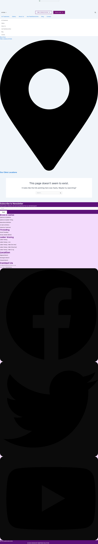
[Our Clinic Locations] (49, 170)
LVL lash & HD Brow (4, 225)
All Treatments (5, 16)
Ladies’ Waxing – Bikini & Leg (7, 249)
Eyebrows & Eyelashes (5, 217)
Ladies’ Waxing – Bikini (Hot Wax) (8, 244)
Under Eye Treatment (5, 227)
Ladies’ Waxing (3, 239)
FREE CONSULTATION (43, 12)
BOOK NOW (59, 12)
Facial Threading (4, 232)
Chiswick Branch (4, 260)
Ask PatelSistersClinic (33, 16)
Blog (42, 16)
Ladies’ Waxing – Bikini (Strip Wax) (8, 247)
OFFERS (4, 12)
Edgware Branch (4, 255)
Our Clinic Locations (8, 172)
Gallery (14, 16)
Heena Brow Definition (5, 222)
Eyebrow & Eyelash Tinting (6, 220)
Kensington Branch (4, 257)
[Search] (95, 12)
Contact (49, 16)
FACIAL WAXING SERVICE (6, 235)
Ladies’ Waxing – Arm (5, 242)
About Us (21, 16)
